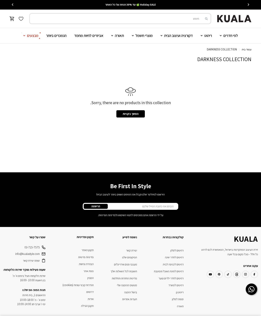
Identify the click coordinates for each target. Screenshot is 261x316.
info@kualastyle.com (27, 254)
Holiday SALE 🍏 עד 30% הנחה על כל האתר (130, 4)
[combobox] (120, 18)
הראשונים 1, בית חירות (33, 295)
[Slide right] (12, 4)
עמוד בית (246, 49)
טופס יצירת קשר (31, 260)
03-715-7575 (32, 247)
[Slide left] (248, 4)
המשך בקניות (131, 114)
